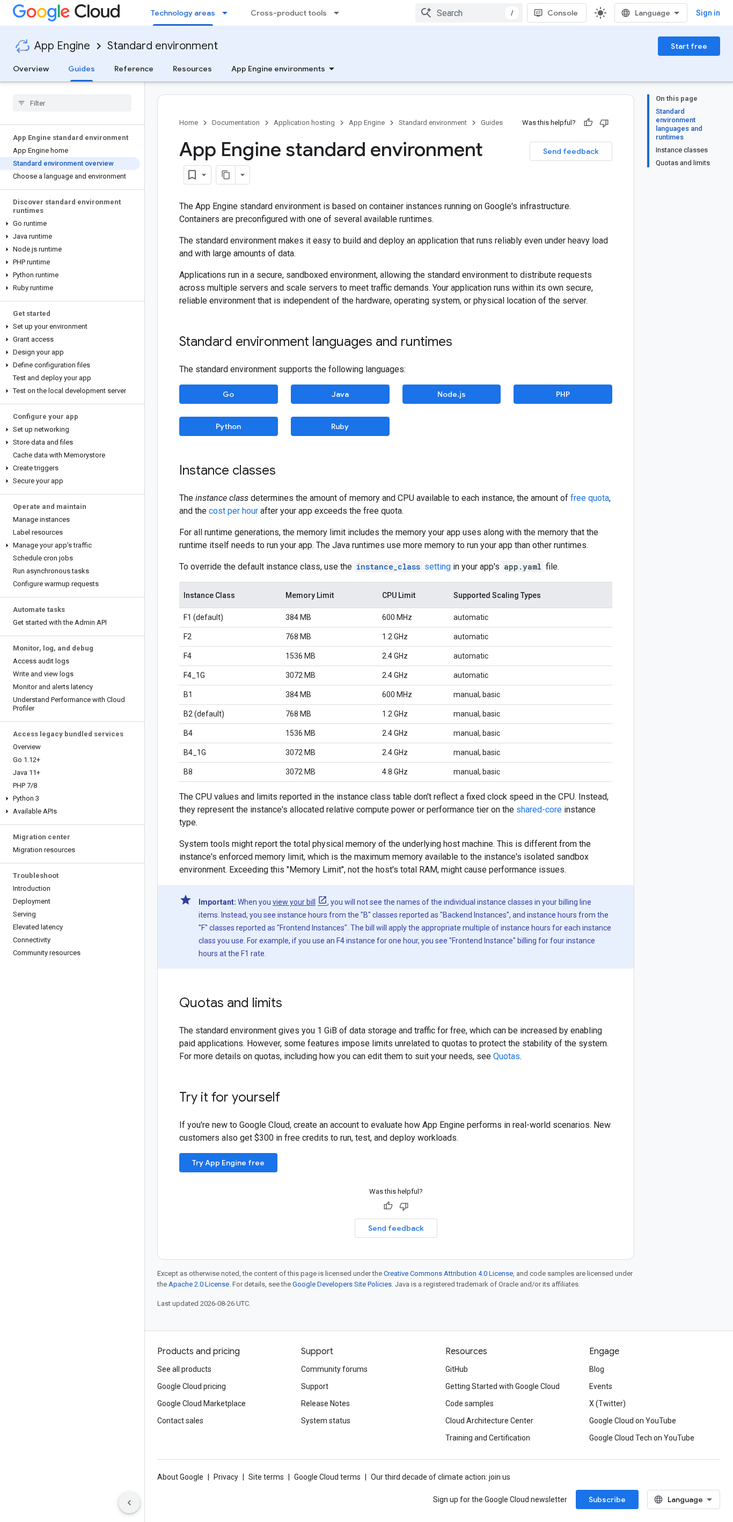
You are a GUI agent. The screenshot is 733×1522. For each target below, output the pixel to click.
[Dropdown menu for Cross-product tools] (340, 13)
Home (188, 123)
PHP (563, 394)
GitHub (456, 1369)
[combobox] (469, 13)
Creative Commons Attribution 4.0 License (448, 1273)
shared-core (539, 809)
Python (228, 426)
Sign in (708, 13)
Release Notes (325, 1403)
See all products (184, 1369)
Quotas (506, 1056)
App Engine (62, 46)
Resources (192, 68)
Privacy (226, 1477)
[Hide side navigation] (129, 1502)
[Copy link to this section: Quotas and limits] (293, 1004)
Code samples (469, 1403)
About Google (180, 1477)
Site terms (266, 1477)
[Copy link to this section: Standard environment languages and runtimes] (463, 342)
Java (340, 394)
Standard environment (162, 46)
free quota (589, 498)
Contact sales (180, 1420)
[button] (70, 223)
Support (314, 1386)
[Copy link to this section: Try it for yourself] (294, 1098)
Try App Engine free (228, 1163)
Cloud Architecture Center (489, 1420)
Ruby (340, 426)
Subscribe (607, 1499)
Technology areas (183, 13)
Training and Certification (487, 1438)
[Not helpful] (604, 123)
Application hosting (304, 123)
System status (325, 1420)
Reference (133, 68)
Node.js (451, 394)
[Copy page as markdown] (226, 175)
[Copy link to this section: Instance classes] (286, 471)
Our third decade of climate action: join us (440, 1477)
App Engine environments (278, 68)
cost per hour (233, 511)
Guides (81, 68)
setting (403, 566)
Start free (689, 46)
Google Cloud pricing (191, 1386)
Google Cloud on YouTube (632, 1420)
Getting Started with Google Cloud (502, 1386)
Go (228, 394)
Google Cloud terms (327, 1477)
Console (562, 13)
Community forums (334, 1369)
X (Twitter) (607, 1403)
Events (600, 1386)
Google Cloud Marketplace (201, 1403)
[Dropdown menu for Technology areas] (228, 13)
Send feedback (571, 151)
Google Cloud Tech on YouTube (641, 1438)
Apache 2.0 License (198, 1284)
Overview (31, 68)
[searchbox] (72, 103)
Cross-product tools (289, 13)
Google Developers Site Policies (342, 1284)
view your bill (294, 902)
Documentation (236, 123)
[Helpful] (588, 123)
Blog (596, 1369)
